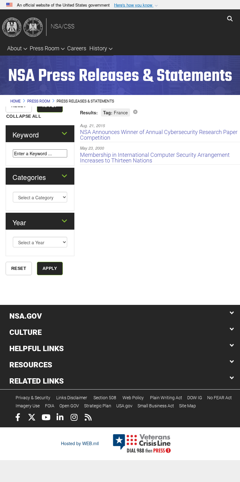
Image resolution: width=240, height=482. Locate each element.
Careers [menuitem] (76, 48)
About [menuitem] (14, 48)
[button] (136, 5)
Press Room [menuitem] (44, 48)
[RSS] (87, 418)
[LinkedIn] (59, 418)
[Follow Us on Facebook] (17, 418)
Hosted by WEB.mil (80, 443)
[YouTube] (45, 418)
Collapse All (23, 116)
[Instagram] (73, 418)
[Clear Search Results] (135, 111)
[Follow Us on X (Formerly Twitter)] (31, 418)
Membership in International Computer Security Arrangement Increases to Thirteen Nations (155, 158)
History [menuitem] (98, 48)
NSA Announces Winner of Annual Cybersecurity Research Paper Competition (159, 135)
